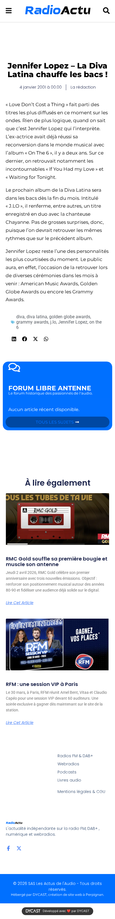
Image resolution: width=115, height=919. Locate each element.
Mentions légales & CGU (81, 791)
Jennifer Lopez (72, 322)
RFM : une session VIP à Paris (42, 684)
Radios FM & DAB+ (75, 756)
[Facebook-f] (8, 848)
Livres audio (69, 780)
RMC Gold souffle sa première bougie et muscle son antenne (56, 561)
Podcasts (67, 772)
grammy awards (32, 322)
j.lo (53, 322)
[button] (14, 339)
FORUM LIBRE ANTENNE (49, 388)
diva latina (37, 316)
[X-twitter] (18, 848)
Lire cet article (19, 603)
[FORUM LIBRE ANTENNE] (14, 367)
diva (20, 316)
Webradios (68, 764)
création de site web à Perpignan (75, 894)
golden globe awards (69, 316)
